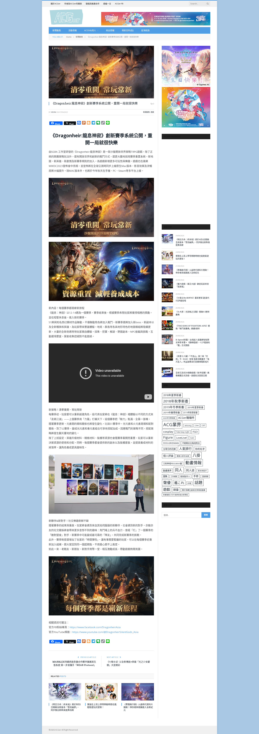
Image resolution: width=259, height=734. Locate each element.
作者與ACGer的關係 (73, 3)
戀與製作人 (185, 476)
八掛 (196, 455)
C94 (197, 425)
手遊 (195, 476)
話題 (198, 482)
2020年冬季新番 (169, 418)
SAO (192, 438)
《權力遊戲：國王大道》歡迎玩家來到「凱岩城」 (192, 285)
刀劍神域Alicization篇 (172, 463)
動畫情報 (193, 462)
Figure (168, 437)
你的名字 (200, 449)
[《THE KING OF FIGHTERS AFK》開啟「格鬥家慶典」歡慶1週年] (167, 325)
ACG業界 (172, 425)
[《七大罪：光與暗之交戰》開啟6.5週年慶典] (167, 311)
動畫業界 (167, 470)
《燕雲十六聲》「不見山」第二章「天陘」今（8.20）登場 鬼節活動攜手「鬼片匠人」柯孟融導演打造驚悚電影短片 (192, 359)
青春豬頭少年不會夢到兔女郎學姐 (175, 495)
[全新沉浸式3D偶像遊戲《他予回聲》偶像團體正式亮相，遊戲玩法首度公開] (167, 372)
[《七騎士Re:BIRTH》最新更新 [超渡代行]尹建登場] (167, 297)
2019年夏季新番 (195, 407)
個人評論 (168, 455)
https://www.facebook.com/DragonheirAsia (95, 627)
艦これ (179, 483)
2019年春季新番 (171, 412)
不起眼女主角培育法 (191, 443)
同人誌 (190, 470)
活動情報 (72, 30)
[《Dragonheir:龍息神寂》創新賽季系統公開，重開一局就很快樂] (101, 72)
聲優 (167, 482)
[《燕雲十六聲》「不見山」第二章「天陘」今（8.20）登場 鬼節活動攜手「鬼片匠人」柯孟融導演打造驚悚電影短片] (167, 356)
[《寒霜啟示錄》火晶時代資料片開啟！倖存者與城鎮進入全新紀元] (137, 691)
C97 (203, 425)
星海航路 (145, 30)
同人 (178, 470)
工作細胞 (174, 476)
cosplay (168, 432)
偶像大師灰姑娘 (183, 456)
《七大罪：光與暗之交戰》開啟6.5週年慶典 (193, 313)
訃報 (189, 483)
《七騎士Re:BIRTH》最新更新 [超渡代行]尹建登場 (192, 299)
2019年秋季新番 (190, 412)
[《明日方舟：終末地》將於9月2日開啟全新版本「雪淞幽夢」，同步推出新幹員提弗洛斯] (65, 691)
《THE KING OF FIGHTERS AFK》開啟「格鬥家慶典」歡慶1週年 (193, 327)
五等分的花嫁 (169, 449)
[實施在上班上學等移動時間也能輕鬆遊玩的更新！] (101, 691)
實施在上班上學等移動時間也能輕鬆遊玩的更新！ (102, 706)
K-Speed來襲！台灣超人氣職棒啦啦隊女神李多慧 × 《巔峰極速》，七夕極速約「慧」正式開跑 (193, 342)
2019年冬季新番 (173, 407)
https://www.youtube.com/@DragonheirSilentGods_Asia (105, 632)
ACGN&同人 (90, 30)
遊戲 (152, 112)
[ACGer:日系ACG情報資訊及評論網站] (66, 17)
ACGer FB (119, 3)
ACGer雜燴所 (186, 417)
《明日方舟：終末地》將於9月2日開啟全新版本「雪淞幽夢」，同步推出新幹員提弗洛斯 (66, 707)
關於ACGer (55, 3)
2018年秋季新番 (175, 401)
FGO (195, 431)
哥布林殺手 (202, 471)
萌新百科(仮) (128, 30)
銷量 (176, 489)
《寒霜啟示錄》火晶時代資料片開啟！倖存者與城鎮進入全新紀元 (138, 707)
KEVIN (53, 112)
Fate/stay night (182, 432)
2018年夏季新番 (172, 395)
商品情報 (110, 30)
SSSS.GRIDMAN (171, 442)
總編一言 (107, 3)
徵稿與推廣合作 (92, 3)
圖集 (165, 476)
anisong (188, 425)
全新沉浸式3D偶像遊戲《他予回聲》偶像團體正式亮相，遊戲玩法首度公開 (192, 374)
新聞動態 (56, 30)
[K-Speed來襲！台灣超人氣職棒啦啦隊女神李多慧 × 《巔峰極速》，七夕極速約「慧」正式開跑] (167, 339)
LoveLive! (181, 437)
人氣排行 (185, 448)
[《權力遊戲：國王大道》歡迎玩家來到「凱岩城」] (167, 283)
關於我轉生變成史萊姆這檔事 (193, 490)
